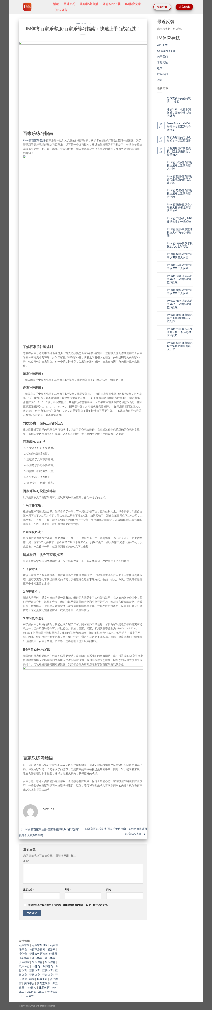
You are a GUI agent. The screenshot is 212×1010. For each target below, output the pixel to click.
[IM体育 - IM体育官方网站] (33, 7)
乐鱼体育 (37, 962)
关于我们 (162, 56)
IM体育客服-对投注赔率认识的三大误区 (179, 255)
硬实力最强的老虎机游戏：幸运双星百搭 (179, 139)
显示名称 (28, 889)
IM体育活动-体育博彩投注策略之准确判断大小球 (179, 165)
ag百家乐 (24, 945)
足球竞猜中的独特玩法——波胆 (179, 100)
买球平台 (29, 983)
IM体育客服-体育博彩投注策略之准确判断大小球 (179, 346)
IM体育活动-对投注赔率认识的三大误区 (179, 266)
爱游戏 (51, 949)
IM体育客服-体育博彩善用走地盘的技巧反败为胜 (179, 179)
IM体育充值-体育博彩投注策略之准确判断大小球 (179, 193)
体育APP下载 (112, 4)
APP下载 (162, 44)
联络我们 (162, 74)
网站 (108, 889)
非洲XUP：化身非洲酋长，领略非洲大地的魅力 (179, 112)
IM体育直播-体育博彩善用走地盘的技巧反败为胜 (179, 318)
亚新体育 (44, 987)
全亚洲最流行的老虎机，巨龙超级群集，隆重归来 (179, 151)
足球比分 (70, 4)
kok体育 (24, 957)
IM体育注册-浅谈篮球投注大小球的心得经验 (179, 232)
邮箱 (68, 889)
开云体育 (61, 10)
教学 (159, 68)
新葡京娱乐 (43, 983)
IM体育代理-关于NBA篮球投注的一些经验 (180, 220)
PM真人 (32, 987)
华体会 (23, 953)
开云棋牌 (24, 962)
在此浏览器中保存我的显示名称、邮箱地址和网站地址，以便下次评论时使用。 (68, 904)
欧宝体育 (24, 966)
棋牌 (32, 979)
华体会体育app (38, 953)
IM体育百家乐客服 (34, 140)
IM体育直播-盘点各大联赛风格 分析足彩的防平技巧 (179, 207)
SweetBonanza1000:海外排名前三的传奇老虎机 (179, 126)
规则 (159, 79)
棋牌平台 (42, 979)
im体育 (53, 953)
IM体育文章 (133, 4)
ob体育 (36, 966)
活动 (56, 4)
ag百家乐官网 (37, 949)
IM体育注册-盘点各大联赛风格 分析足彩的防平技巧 (179, 332)
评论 (26, 861)
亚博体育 (48, 966)
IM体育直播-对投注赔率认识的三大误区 (179, 291)
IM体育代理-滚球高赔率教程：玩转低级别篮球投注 (179, 279)
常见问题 (162, 62)
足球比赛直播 (89, 4)
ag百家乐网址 (40, 945)
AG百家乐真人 (36, 991)
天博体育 (52, 991)
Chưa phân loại (83, 24)
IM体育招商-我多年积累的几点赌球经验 (179, 245)
